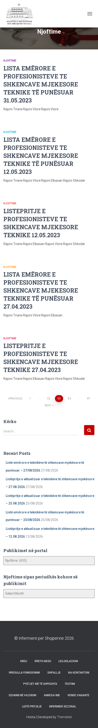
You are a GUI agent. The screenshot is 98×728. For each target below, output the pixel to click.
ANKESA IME (52, 695)
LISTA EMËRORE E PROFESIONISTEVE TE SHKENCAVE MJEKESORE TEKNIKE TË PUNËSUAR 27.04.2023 (40, 290)
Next (48, 405)
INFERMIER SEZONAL (62, 706)
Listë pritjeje (32, 706)
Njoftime (9, 60)
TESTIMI (70, 683)
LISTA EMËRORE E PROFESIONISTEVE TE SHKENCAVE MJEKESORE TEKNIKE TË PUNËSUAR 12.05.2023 (40, 155)
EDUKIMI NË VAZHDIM (22, 695)
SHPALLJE (54, 672)
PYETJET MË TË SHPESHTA (40, 683)
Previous (15, 398)
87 (88, 398)
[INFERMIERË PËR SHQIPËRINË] (20, 13)
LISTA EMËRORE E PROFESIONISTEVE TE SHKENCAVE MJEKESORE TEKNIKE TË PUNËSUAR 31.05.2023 (40, 84)
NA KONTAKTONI (78, 672)
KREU (23, 661)
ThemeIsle (64, 717)
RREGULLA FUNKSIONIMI (24, 672)
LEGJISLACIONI (68, 661)
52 (48, 398)
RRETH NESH (43, 661)
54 (69, 398)
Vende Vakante (78, 695)
